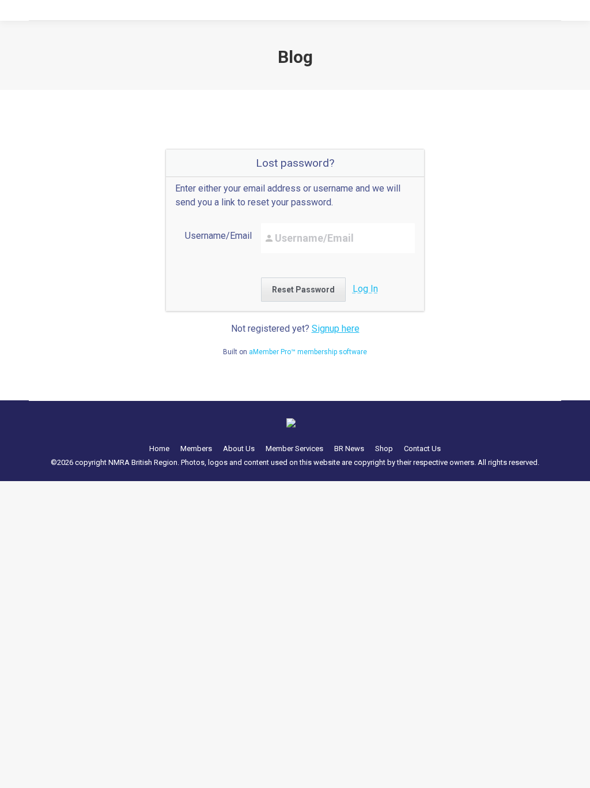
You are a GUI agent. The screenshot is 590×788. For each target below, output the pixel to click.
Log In (365, 288)
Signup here (336, 328)
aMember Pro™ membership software (308, 352)
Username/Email (218, 235)
